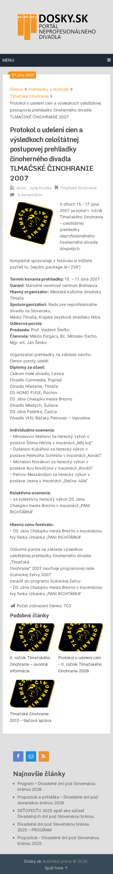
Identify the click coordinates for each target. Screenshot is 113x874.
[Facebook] (18, 756)
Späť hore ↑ (56, 867)
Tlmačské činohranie (29, 96)
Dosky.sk (32, 861)
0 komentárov (30, 194)
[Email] (31, 756)
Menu (8, 60)
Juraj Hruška (40, 188)
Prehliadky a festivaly (48, 89)
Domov (16, 89)
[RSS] (44, 756)
